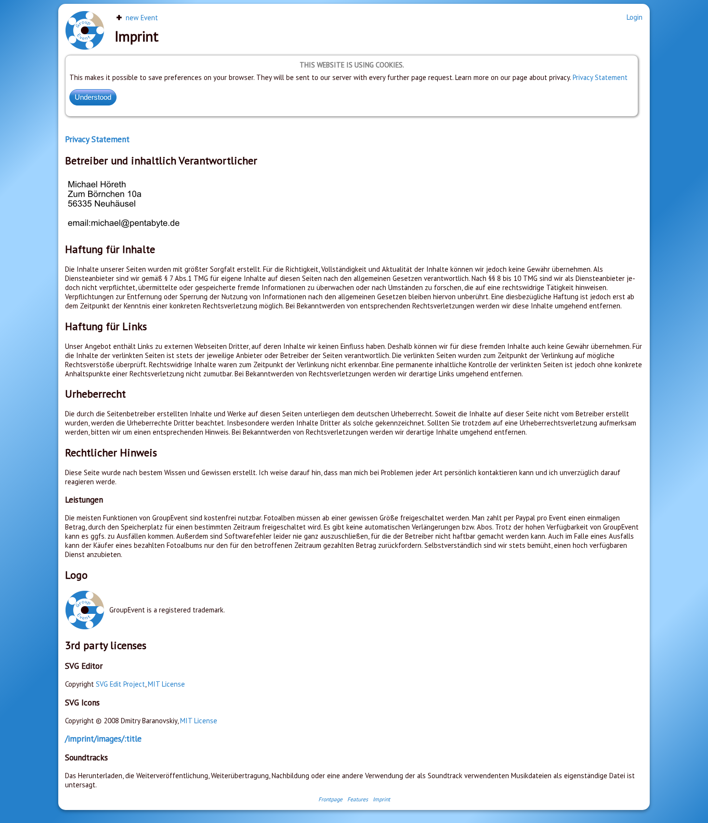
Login (634, 17)
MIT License (166, 684)
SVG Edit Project (120, 684)
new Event (141, 17)
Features (357, 799)
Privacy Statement (600, 77)
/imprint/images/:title (103, 738)
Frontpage (330, 799)
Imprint (381, 799)
